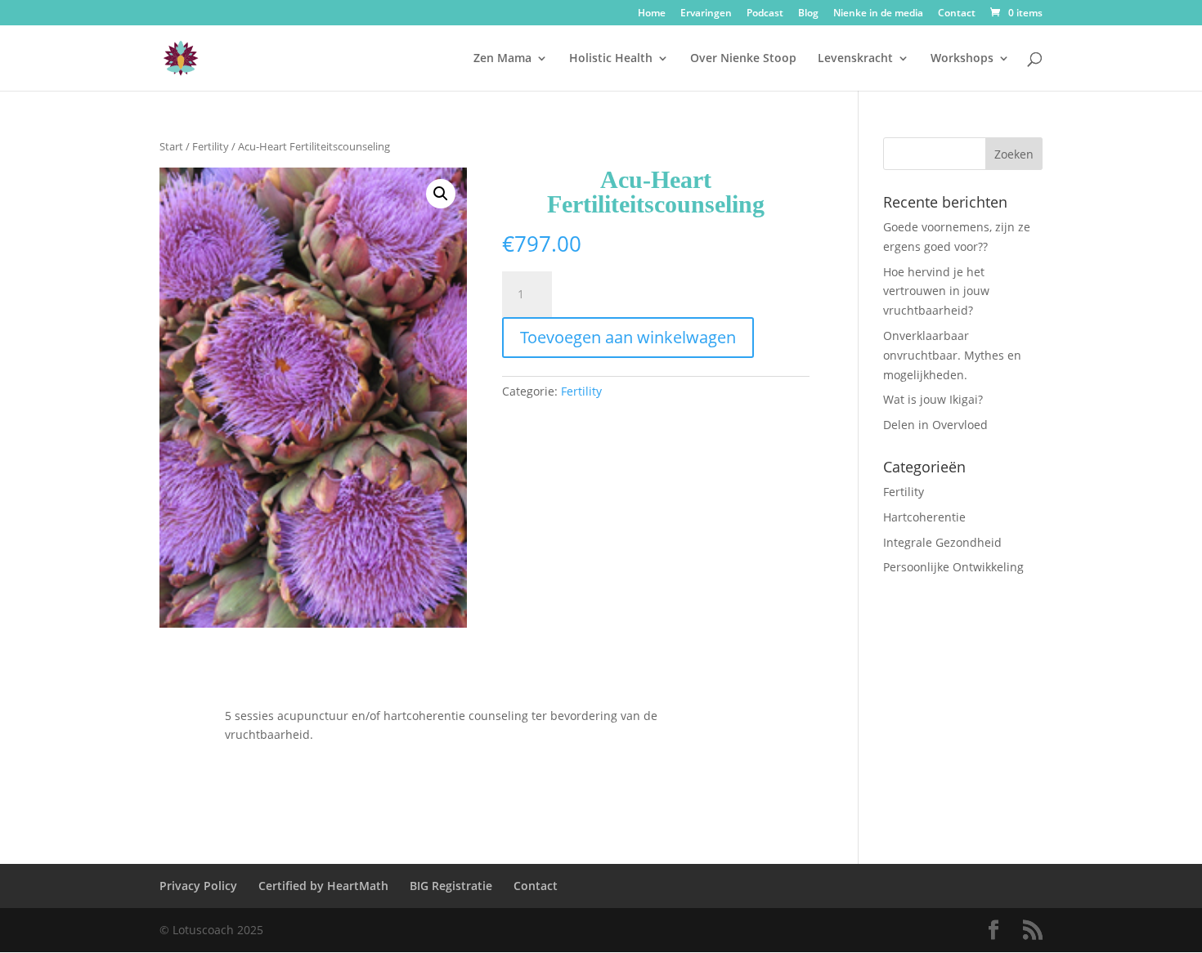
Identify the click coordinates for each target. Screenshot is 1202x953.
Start (171, 146)
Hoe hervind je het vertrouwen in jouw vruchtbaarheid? (936, 291)
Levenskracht (855, 58)
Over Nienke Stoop (743, 58)
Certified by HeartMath (323, 885)
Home (652, 14)
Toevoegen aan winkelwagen (628, 337)
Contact (957, 14)
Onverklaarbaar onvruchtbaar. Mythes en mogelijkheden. (952, 355)
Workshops (962, 58)
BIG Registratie (451, 885)
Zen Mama (502, 58)
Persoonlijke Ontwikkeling (953, 567)
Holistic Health (611, 58)
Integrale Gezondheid (942, 542)
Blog (808, 14)
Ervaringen (706, 14)
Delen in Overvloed (935, 424)
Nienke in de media (878, 14)
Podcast (765, 14)
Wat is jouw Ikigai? (933, 399)
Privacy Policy (198, 885)
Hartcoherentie (924, 517)
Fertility (210, 146)
